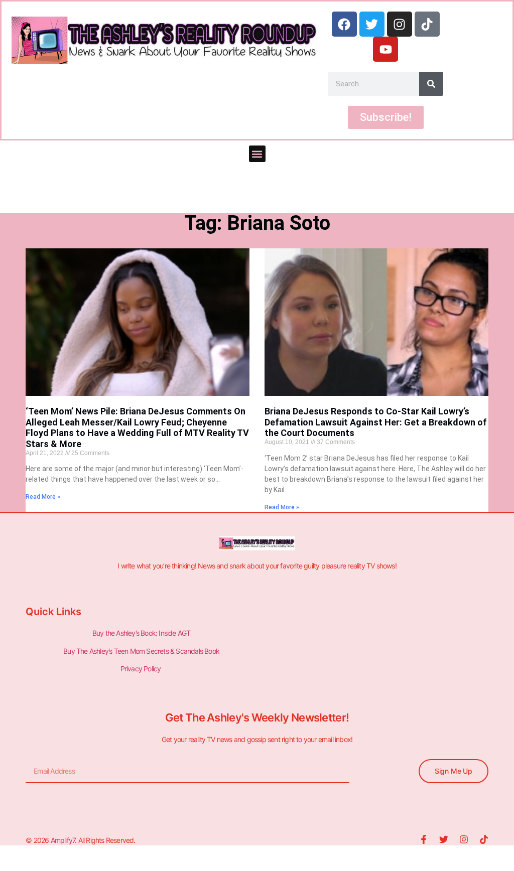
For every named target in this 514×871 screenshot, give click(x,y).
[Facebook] (344, 24)
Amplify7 (63, 840)
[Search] (431, 84)
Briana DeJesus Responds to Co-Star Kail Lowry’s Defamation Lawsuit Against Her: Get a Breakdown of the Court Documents (376, 422)
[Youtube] (385, 49)
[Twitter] (371, 24)
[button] (257, 154)
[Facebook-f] (423, 839)
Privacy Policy (141, 668)
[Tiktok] (427, 24)
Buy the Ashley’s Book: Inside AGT (141, 633)
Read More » (43, 496)
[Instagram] (399, 24)
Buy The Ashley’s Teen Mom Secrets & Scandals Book (141, 651)
